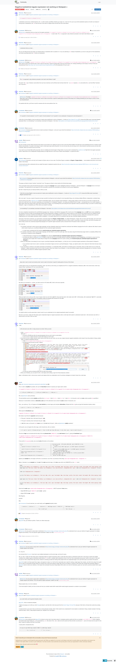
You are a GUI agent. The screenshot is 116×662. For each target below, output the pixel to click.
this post (29, 554)
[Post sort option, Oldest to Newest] (92, 9)
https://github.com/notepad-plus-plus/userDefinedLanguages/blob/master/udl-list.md (77, 120)
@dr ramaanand (28, 12)
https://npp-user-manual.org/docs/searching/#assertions (40, 65)
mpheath (20, 140)
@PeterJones (28, 30)
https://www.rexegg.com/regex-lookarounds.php (55, 531)
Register (18, 646)
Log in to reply (97, 9)
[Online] (17, 13)
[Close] (99, 638)
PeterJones (21, 12)
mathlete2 (21, 158)
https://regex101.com (73, 119)
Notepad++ (62, 654)
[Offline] (17, 31)
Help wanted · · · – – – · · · (20, 9)
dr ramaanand (22, 30)
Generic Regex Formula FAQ (69, 605)
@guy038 (28, 518)
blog (38, 605)
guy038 (20, 382)
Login (22, 646)
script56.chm (81, 149)
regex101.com (34, 200)
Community (23, 2)
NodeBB (57, 656)
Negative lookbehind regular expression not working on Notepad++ (44, 14)
